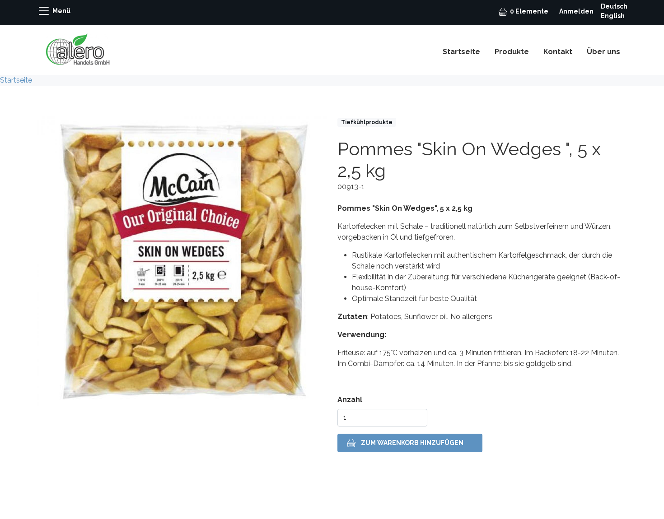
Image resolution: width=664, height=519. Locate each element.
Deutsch (614, 6)
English (613, 15)
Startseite (461, 51)
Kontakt (557, 51)
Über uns (603, 51)
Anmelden (576, 11)
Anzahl (349, 399)
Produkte (512, 51)
